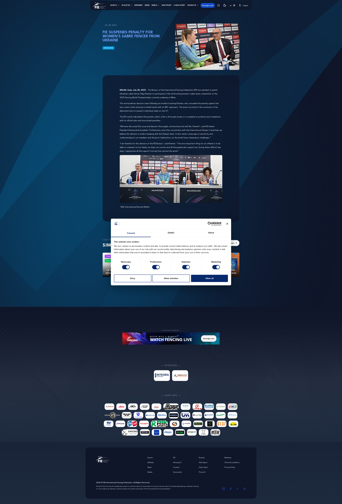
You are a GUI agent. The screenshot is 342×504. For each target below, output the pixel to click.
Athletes (126, 5)
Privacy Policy (229, 467)
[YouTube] (244, 488)
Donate (202, 457)
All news (230, 243)
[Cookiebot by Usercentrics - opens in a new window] (209, 224)
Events (113, 5)
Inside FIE (191, 5)
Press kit (202, 472)
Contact (176, 467)
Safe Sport (167, 5)
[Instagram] (223, 488)
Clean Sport (179, 5)
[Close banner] (227, 224)
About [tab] (211, 233)
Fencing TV (177, 462)
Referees (138, 5)
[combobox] (232, 5)
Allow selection (171, 278)
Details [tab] (171, 233)
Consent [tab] (131, 233)
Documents (177, 472)
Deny (132, 278)
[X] (237, 488)
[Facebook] (230, 488)
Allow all (209, 278)
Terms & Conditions (232, 462)
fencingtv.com (207, 5)
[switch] (156, 267)
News (147, 5)
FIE (174, 457)
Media (154, 5)
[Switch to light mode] (224, 5)
